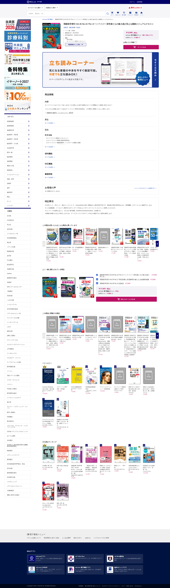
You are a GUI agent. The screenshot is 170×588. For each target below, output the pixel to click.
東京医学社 (10, 421)
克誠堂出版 (10, 269)
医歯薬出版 (10, 251)
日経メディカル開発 (13, 375)
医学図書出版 (11, 366)
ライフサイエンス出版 (14, 362)
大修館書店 (10, 490)
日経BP (9, 282)
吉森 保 (71, 27)
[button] (157, 244)
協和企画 (9, 331)
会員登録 (139, 2)
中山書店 (9, 260)
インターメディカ (12, 322)
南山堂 (9, 242)
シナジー (9, 384)
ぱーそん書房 (11, 436)
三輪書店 (9, 291)
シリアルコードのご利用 (101, 538)
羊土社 (9, 224)
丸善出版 (9, 295)
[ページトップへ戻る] (164, 585)
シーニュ (9, 371)
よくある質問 (66, 538)
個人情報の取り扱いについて (92, 586)
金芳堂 (9, 255)
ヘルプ (123, 586)
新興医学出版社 (12, 278)
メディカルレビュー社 (14, 313)
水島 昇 (66, 27)
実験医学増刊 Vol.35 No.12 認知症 (112, 283)
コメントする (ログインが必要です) (144, 188)
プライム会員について (34, 538)
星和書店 (9, 459)
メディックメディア (13, 455)
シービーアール (12, 304)
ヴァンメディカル (12, 340)
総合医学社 (10, 264)
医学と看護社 (11, 412)
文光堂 (9, 216)
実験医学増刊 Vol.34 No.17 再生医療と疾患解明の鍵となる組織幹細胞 (124, 279)
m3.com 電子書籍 (47, 19)
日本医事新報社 (12, 238)
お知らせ (88, 538)
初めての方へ (78, 538)
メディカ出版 (11, 247)
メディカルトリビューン (14, 486)
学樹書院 (9, 417)
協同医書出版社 (12, 473)
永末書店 (9, 440)
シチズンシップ (12, 481)
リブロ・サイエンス (13, 380)
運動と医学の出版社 (13, 495)
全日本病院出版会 (12, 309)
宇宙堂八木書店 (12, 389)
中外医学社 (10, 220)
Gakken (9, 273)
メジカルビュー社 (12, 233)
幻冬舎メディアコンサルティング (17, 431)
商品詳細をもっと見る (74, 44)
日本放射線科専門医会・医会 (16, 464)
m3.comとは (138, 586)
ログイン (132, 2)
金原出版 (9, 229)
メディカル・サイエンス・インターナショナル (17, 426)
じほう (9, 326)
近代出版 (9, 468)
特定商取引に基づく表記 (51, 538)
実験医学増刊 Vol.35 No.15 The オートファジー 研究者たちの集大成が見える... (124, 275)
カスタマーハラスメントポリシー (111, 586)
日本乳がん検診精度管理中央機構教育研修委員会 (17, 445)
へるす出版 (10, 300)
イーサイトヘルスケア (14, 397)
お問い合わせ (129, 586)
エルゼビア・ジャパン (14, 358)
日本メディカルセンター (14, 287)
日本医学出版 (11, 477)
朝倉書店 (9, 450)
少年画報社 (10, 349)
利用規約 (81, 586)
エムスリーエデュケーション (16, 344)
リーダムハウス (12, 353)
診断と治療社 (11, 335)
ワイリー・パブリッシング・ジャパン (17, 407)
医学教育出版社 (12, 393)
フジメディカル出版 (13, 318)
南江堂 (9, 402)
